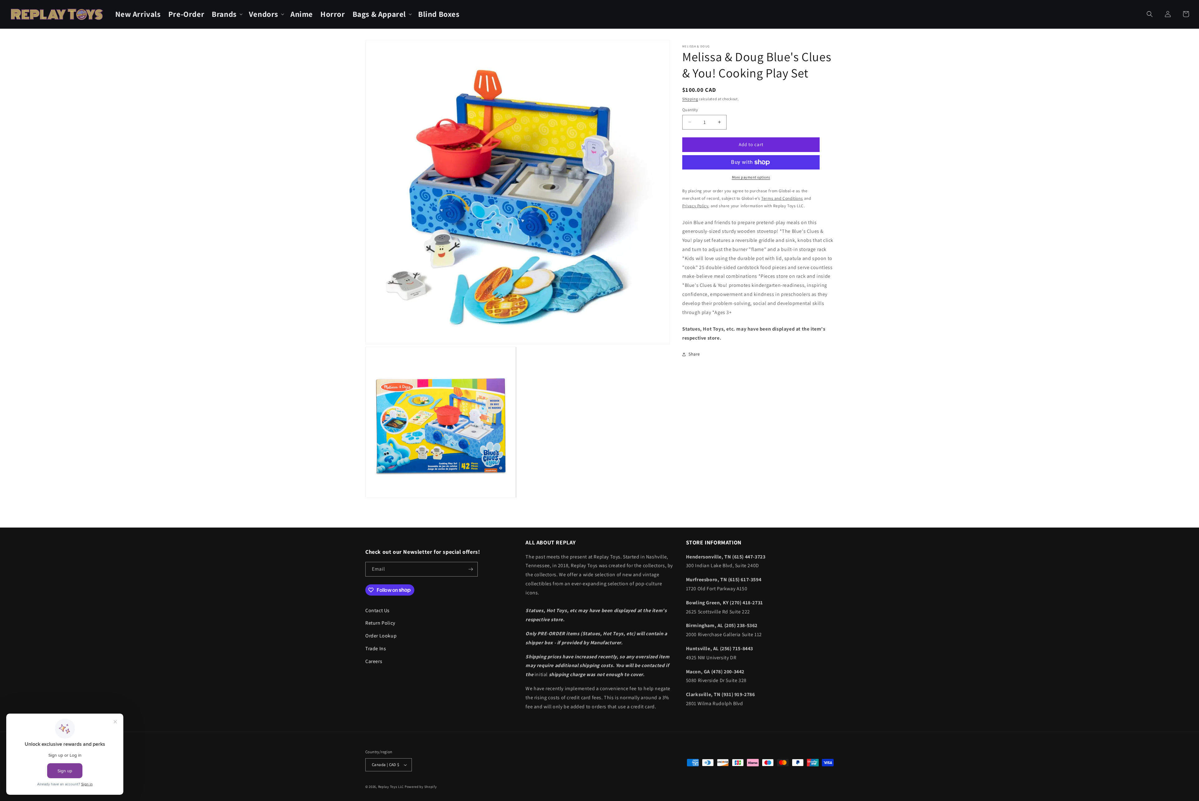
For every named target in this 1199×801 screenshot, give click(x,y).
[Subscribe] (470, 569)
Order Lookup (381, 635)
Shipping (690, 98)
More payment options (751, 177)
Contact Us (377, 610)
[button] (226, 14)
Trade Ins (375, 648)
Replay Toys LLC (391, 786)
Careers (373, 661)
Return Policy (380, 623)
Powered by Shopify (421, 786)
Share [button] (694, 354)
